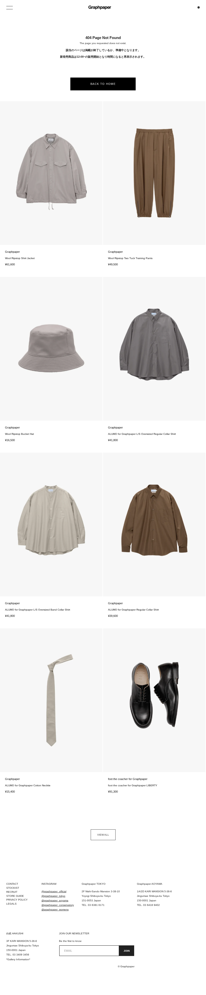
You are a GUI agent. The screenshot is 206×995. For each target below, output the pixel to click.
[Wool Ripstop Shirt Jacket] (51, 173)
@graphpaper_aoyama (54, 900)
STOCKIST (12, 887)
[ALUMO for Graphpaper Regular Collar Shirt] (154, 524)
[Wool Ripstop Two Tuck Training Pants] (154, 173)
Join (127, 950)
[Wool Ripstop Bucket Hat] (51, 349)
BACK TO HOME (103, 83)
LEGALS (11, 903)
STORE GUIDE (15, 896)
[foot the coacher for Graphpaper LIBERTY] (154, 700)
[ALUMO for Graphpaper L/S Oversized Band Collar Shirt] (51, 524)
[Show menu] (10, 7)
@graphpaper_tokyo (53, 896)
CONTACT (12, 883)
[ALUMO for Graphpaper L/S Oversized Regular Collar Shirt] (154, 349)
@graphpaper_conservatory (57, 905)
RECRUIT (11, 892)
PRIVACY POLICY (17, 899)
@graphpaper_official (53, 891)
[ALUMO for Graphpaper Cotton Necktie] (51, 700)
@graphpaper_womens (55, 909)
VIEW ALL (103, 834)
